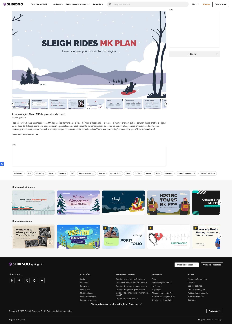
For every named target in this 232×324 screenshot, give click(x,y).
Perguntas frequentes (197, 279)
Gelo (158, 173)
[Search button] (110, 4)
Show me (133, 304)
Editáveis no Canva (207, 173)
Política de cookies (196, 296)
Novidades (156, 286)
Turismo (138, 173)
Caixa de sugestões (212, 265)
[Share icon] (161, 15)
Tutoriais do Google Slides (163, 297)
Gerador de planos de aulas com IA (131, 286)
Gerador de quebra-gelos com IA (130, 290)
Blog (154, 279)
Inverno (102, 173)
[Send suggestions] (2, 164)
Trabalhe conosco (185, 265)
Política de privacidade (198, 293)
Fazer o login (220, 4)
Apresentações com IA (162, 283)
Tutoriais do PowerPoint (162, 300)
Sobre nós (192, 300)
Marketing (40, 173)
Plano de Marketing (86, 173)
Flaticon (210, 320)
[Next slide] (162, 54)
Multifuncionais (86, 293)
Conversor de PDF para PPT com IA (131, 283)
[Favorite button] (154, 15)
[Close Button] (140, 304)
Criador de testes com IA (127, 299)
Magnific (201, 320)
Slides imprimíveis (88, 297)
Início (82, 279)
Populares (84, 286)
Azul (29, 173)
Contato (191, 283)
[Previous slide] (12, 202)
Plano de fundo (115, 173)
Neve (128, 173)
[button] (166, 104)
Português (213, 311)
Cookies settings (195, 286)
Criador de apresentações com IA (130, 279)
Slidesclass (85, 290)
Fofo (72, 173)
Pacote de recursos (88, 300)
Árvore (148, 173)
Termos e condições (196, 289)
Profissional (18, 173)
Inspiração (156, 290)
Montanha (169, 173)
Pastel (51, 173)
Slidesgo (218, 320)
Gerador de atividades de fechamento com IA (132, 294)
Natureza (62, 173)
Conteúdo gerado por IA (186, 173)
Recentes (84, 283)
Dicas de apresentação (162, 293)
